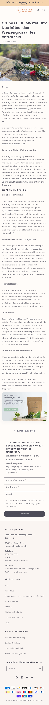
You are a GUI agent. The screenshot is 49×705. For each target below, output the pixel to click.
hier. (9, 389)
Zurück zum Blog (26, 430)
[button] (4, 10)
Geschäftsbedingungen (15, 653)
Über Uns (9, 607)
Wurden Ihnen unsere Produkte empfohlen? (24, 596)
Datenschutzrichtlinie (14, 648)
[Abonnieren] (39, 668)
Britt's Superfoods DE (20, 700)
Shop (7, 585)
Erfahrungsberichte (13, 612)
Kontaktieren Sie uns (14, 617)
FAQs (7, 623)
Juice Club (9, 591)
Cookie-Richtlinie (12, 643)
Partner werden (11, 601)
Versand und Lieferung (15, 637)
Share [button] (7, 87)
